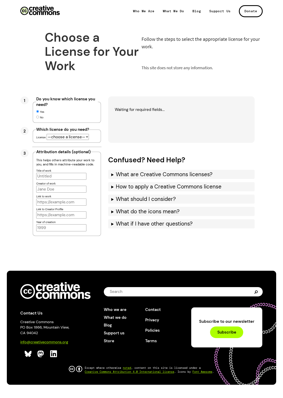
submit (256, 292)
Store (109, 340)
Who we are (115, 309)
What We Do (173, 11)
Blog (196, 11)
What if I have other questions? (154, 223)
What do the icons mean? (148, 211)
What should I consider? (146, 199)
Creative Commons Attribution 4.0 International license (129, 372)
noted (127, 368)
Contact (153, 309)
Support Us (220, 11)
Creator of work (46, 183)
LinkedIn (53, 354)
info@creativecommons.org (44, 342)
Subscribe (226, 332)
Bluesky (28, 354)
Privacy (152, 320)
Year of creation (46, 222)
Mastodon (41, 354)
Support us (114, 333)
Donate (250, 11)
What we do (115, 317)
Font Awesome (202, 372)
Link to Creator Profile (49, 209)
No (42, 117)
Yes (42, 112)
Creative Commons (40, 11)
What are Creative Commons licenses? (164, 174)
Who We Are (143, 11)
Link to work (43, 196)
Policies (152, 330)
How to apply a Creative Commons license (168, 186)
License (41, 137)
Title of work (43, 170)
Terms (151, 340)
